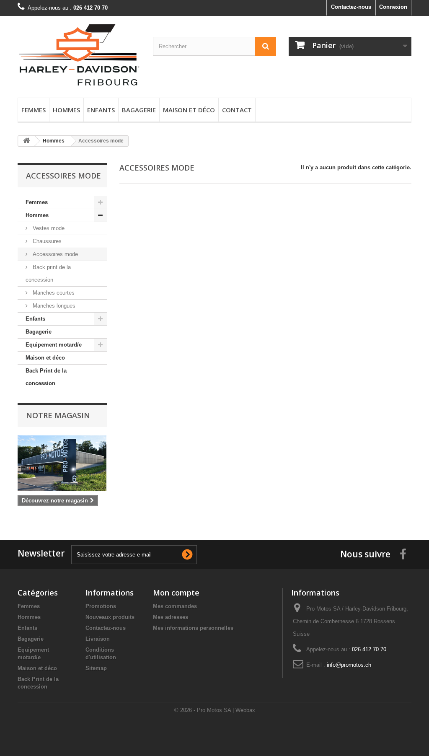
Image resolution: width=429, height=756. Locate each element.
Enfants (101, 110)
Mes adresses (170, 617)
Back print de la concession (48, 273)
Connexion (393, 7)
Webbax (245, 710)
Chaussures (46, 241)
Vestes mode (48, 228)
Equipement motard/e (54, 345)
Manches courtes (53, 293)
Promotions (100, 606)
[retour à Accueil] (26, 141)
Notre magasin (58, 415)
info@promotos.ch (349, 665)
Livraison (97, 639)
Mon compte (176, 593)
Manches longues (53, 306)
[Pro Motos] (79, 54)
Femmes (33, 110)
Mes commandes (175, 606)
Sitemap (96, 668)
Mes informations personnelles (193, 628)
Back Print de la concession (46, 377)
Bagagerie (139, 110)
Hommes (66, 110)
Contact (237, 110)
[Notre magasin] (62, 463)
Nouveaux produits (109, 617)
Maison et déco (189, 110)
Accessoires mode (54, 254)
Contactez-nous (351, 7)
